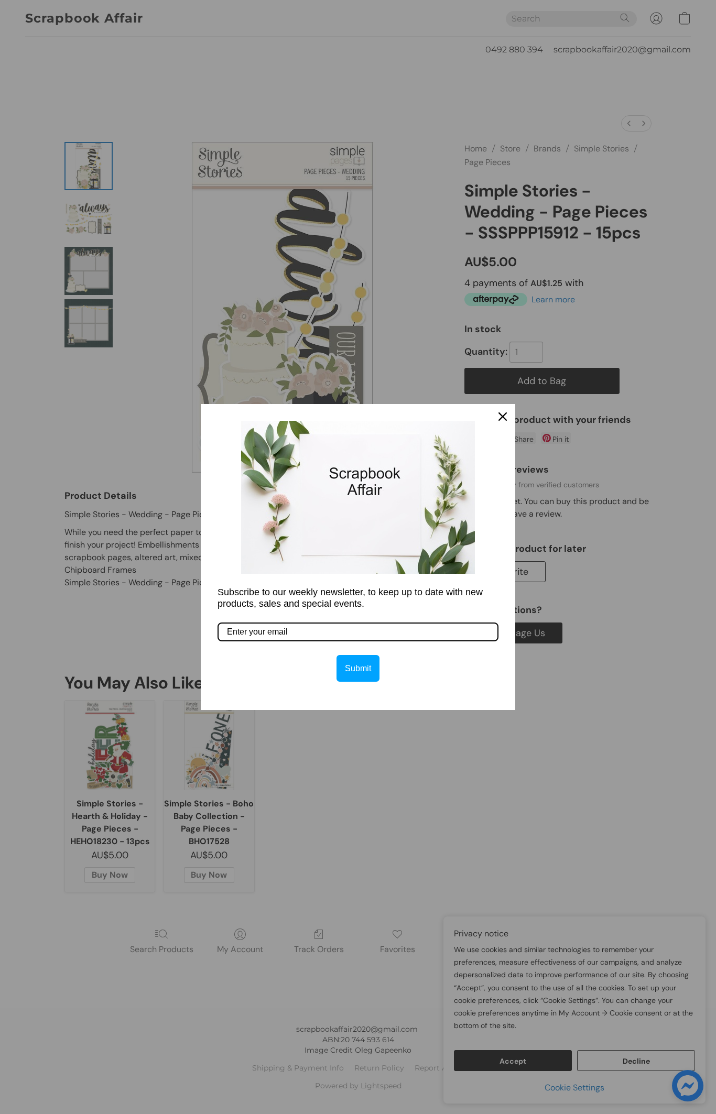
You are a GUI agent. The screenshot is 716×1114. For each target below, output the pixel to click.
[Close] (502, 416)
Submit (358, 668)
